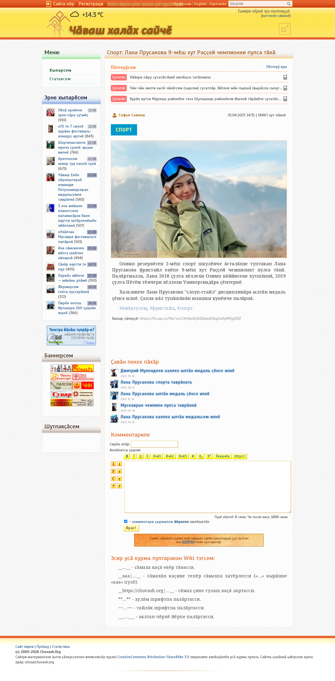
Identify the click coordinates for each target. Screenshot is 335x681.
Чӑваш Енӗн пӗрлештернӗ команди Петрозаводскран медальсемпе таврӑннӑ (73, 187)
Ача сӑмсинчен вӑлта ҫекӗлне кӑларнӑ (71, 253)
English (200, 3)
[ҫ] (119, 479)
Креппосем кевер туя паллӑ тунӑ (77, 161)
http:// (239, 456)
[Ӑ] (113, 465)
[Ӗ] (113, 472)
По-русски (182, 3)
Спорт (124, 130)
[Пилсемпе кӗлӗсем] (61, 388)
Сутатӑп (119, 77)
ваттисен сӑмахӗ (276, 16)
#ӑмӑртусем (133, 308)
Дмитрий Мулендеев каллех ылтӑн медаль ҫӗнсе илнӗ (178, 370)
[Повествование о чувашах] (61, 371)
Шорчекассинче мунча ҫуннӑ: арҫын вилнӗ (75, 147)
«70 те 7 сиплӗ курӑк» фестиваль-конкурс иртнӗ (74, 131)
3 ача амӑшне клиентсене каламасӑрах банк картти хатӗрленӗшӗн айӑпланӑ (77, 215)
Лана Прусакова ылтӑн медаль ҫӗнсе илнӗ (165, 393)
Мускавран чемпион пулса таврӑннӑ (159, 405)
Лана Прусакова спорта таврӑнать (156, 382)
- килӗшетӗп (169, 521)
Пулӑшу (43, 646)
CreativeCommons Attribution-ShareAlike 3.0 (153, 657)
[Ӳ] (113, 487)
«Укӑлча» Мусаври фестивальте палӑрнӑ (77, 236)
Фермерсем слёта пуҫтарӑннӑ (73, 289)
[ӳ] (119, 487)
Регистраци (91, 4)
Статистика (61, 646)
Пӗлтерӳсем (123, 67)
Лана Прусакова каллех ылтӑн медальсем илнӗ (170, 416)
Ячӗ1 (157, 456)
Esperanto (217, 3)
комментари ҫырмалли (160, 521)
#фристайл (162, 308)
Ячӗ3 (183, 456)
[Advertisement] (199, 337)
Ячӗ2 (170, 456)
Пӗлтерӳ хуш (276, 67)
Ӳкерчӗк (223, 456)
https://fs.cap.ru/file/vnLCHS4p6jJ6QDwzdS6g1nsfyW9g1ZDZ (190, 318)
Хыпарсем (60, 70)
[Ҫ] (113, 479)
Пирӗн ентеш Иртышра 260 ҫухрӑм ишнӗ (77, 308)
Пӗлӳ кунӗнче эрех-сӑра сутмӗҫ (73, 113)
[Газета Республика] (61, 405)
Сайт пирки (24, 646)
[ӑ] (119, 465)
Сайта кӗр (63, 4)
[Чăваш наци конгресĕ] (83, 388)
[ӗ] (119, 472)
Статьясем (60, 78)
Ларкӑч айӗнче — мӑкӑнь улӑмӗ (72, 278)
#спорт (185, 308)
